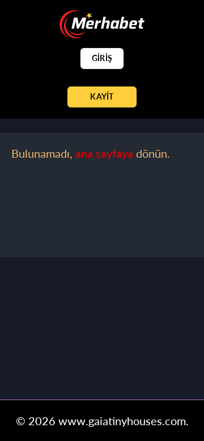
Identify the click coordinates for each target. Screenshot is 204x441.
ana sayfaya (104, 153)
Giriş (102, 58)
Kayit (101, 96)
